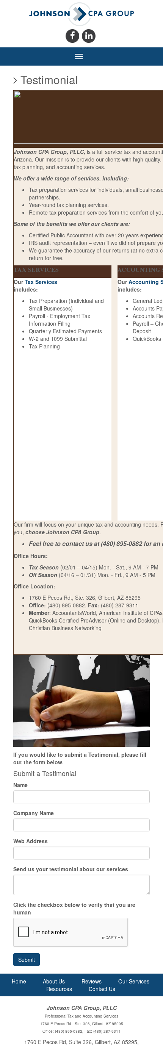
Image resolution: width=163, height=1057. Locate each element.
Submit (26, 959)
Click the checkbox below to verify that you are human (74, 908)
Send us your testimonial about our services (70, 869)
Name (20, 785)
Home (19, 981)
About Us (54, 981)
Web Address (30, 841)
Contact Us (102, 989)
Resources (59, 989)
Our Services (133, 981)
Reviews (92, 981)
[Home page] (81, 13)
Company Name (33, 813)
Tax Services (41, 281)
